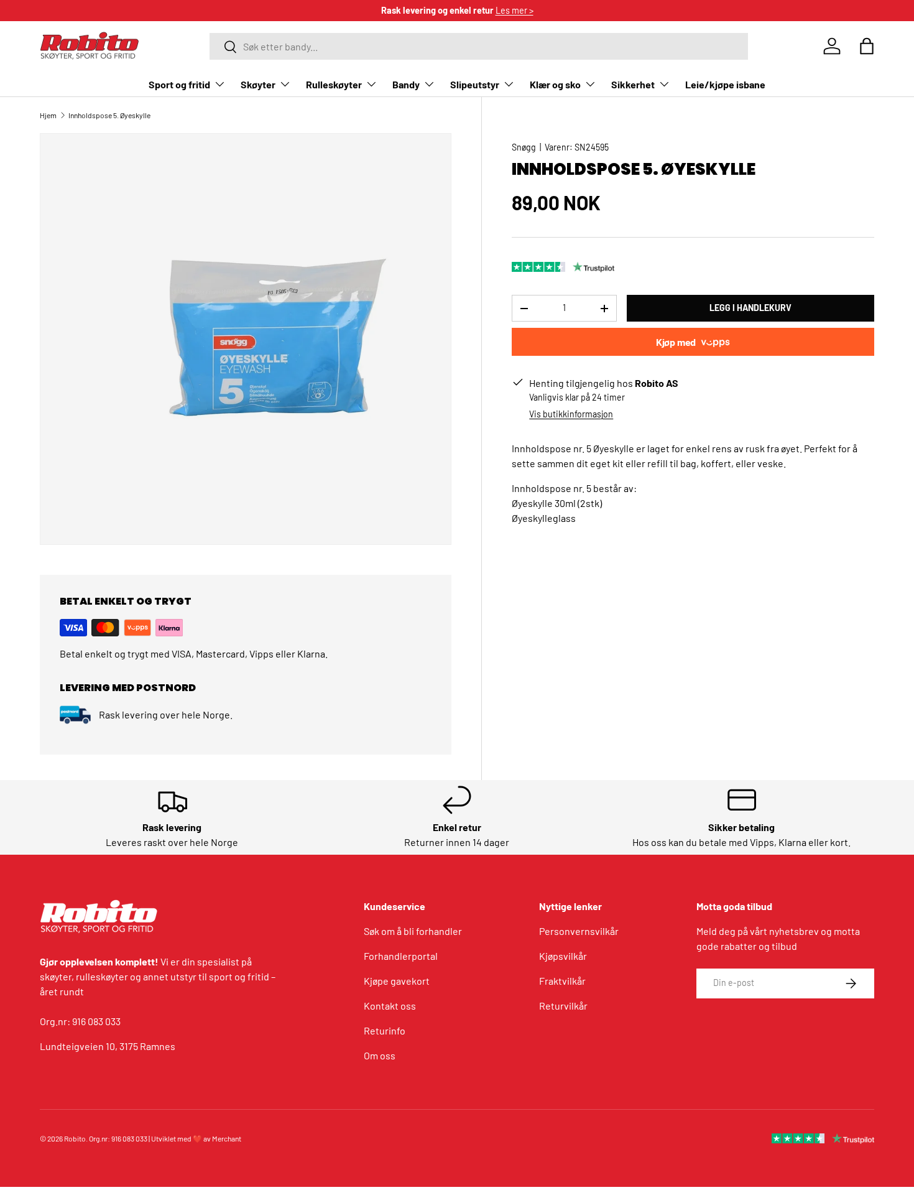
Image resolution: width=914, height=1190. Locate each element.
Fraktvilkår (562, 981)
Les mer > (514, 10)
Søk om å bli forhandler (413, 931)
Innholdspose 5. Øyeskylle (109, 115)
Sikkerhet (633, 84)
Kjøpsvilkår (563, 956)
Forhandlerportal (401, 956)
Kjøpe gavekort (397, 981)
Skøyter (258, 84)
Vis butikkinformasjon (571, 414)
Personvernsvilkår (579, 931)
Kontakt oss (390, 1005)
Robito (75, 1138)
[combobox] (479, 46)
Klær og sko (555, 84)
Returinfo (384, 1030)
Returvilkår (563, 1005)
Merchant (226, 1138)
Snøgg (524, 147)
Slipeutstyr (474, 84)
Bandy (406, 84)
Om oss (379, 1055)
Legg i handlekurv (750, 308)
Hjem (48, 115)
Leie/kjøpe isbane (725, 84)
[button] (866, 46)
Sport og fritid (179, 84)
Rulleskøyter (334, 84)
